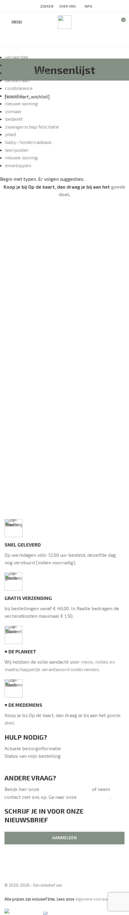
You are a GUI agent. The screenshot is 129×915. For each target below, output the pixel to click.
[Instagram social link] (64, 38)
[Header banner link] (64, 457)
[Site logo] (64, 21)
